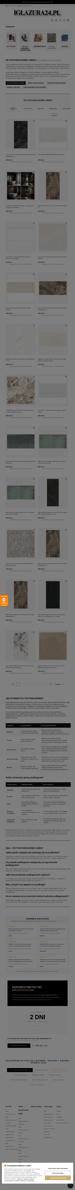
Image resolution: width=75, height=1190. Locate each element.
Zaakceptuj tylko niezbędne (58, 1168)
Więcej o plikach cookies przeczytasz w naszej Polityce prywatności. (19, 1179)
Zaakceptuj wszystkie (58, 1178)
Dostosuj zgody (57, 1173)
